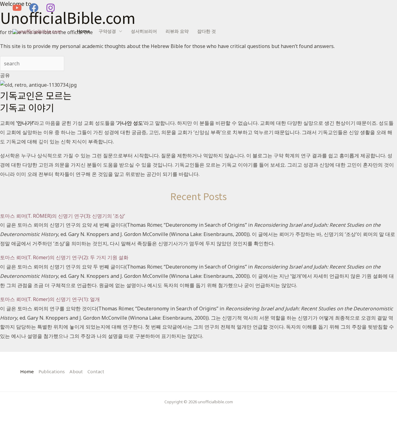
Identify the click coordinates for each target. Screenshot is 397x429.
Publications (51, 371)
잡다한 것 (206, 31)
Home (83, 31)
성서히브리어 (144, 31)
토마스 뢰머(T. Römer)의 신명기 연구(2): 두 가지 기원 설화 (64, 257)
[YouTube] (17, 7)
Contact (95, 371)
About (76, 371)
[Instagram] (50, 7)
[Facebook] (33, 7)
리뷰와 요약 (177, 31)
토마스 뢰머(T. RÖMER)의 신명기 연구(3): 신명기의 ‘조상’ (62, 215)
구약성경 (107, 31)
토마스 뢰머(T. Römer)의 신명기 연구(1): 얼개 (50, 299)
